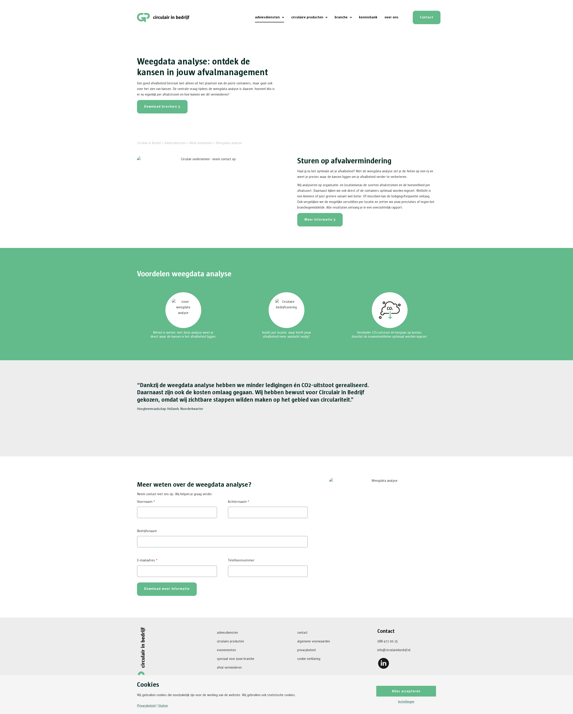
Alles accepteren (406, 691)
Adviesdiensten (267, 17)
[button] (269, 17)
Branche (341, 17)
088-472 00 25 (387, 641)
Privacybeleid (306, 650)
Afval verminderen (229, 667)
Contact (302, 633)
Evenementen (226, 650)
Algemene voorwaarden (313, 641)
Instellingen (406, 701)
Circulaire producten (307, 17)
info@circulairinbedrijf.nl (394, 650)
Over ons (391, 17)
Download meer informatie (167, 589)
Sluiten (163, 706)
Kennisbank (368, 17)
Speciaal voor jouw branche (235, 659)
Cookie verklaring (308, 659)
